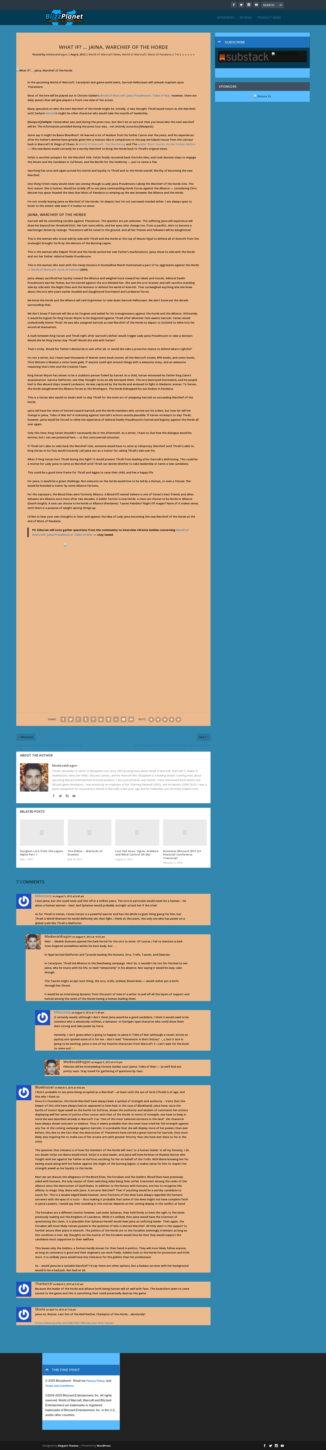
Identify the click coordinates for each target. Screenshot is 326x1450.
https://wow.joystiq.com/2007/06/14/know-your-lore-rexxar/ (74, 1323)
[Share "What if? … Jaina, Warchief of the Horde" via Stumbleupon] (116, 719)
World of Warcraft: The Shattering (102, 144)
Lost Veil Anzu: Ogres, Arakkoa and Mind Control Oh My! (136, 852)
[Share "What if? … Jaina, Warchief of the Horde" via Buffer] (108, 719)
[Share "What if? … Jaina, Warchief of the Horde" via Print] (131, 719)
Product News (269, 18)
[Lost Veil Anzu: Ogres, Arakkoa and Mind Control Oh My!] (137, 832)
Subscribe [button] (235, 42)
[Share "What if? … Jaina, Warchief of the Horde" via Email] (123, 719)
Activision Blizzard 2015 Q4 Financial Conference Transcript (182, 854)
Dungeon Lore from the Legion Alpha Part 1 (41, 852)
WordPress (104, 1445)
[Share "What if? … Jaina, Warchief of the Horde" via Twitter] (71, 719)
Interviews (225, 18)
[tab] (262, 42)
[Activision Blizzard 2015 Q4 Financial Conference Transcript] (185, 832)
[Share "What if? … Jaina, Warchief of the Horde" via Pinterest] (93, 719)
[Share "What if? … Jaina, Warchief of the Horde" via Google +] (78, 719)
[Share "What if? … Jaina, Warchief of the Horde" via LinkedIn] (101, 719)
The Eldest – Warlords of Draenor (85, 852)
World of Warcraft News (104, 54)
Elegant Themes (68, 1445)
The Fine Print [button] (66, 1370)
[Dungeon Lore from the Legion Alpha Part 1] (42, 832)
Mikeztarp (43, 896)
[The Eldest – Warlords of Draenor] (89, 832)
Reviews (246, 18)
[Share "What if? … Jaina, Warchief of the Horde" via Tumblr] (86, 719)
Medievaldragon (57, 54)
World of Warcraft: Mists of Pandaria (146, 54)
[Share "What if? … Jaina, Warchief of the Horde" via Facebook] (63, 719)
